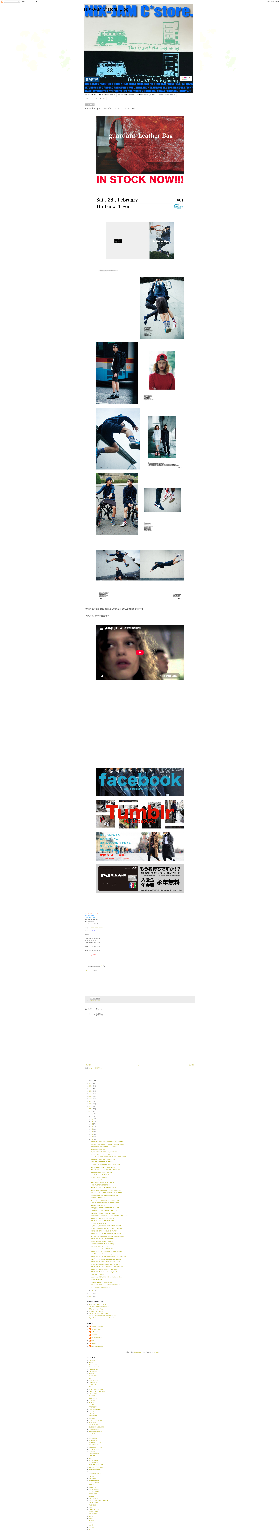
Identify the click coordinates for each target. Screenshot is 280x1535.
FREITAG (91, 1413)
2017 (91, 1106)
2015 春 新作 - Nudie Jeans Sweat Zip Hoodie (104, 1272)
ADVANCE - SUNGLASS (98, 1279)
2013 (91, 1296)
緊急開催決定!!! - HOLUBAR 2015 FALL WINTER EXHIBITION (109, 1215)
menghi (91, 1525)
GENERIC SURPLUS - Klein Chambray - (103, 1244)
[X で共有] (95, 998)
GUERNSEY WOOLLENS (96, 1427)
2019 (91, 1101)
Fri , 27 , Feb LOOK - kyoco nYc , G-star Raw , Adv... (106, 1152)
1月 (92, 1290)
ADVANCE (92, 1360)
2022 (91, 1093)
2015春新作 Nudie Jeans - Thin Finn (101, 1172)
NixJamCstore (95, 1332)
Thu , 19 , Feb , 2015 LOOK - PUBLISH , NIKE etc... (106, 1190)
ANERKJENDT (93, 1369)
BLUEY (91, 1378)
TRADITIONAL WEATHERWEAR (98, 1500)
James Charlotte (94, 1445)
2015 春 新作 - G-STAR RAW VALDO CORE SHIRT (106, 1261)
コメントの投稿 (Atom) (95, 1068)
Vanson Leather (93, 1511)
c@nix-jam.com (89, 970)
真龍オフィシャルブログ (96, 1309)
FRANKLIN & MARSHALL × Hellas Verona (103, 1187)
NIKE (90, 1458)
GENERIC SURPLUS (95, 1420)
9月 (92, 1121)
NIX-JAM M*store (96, 1329)
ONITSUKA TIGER (95, 1001)
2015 (91, 1111)
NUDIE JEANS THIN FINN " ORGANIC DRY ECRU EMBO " (108, 1157)
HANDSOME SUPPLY (95, 1431)
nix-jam (93, 1343)
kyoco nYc (92, 1523)
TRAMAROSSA (93, 1503)
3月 (92, 1137)
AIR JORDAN (93, 1364)
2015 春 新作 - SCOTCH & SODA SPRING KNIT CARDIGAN (108, 1256)
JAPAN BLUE (93, 1440)
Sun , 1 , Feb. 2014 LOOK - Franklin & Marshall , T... (106, 1284)
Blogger (156, 1352)
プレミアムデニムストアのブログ (95, 98)
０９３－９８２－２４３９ (97, 927)
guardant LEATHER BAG (98, 1149)
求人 (90, 1529)
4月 (92, 1134)
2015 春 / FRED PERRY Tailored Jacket (102, 1221)
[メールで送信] (91, 998)
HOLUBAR (92, 1433)
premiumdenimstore (97, 1346)
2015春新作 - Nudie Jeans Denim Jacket (103, 1159)
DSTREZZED (93, 1393)
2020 (91, 1098)
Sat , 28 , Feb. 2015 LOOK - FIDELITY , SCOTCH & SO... (107, 1144)
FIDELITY (92, 1402)
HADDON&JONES (94, 1429)
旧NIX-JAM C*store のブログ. (97, 1304)
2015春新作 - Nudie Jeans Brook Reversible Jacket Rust (107, 1141)
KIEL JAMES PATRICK (95, 1447)
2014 (91, 1293)
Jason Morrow (138, 1352)
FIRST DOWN (93, 1407)
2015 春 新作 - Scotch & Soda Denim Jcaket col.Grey (106, 1251)
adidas (91, 1516)
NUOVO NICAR (93, 1462)
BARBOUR (92, 1373)
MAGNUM (92, 1451)
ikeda (92, 1340)
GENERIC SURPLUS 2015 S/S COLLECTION (104, 1195)
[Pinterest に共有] (99, 998)
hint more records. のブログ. (167, 95)
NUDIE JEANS (93, 1460)
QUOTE (91, 1471)
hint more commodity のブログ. (146, 95)
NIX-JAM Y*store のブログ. (107, 95)
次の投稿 (88, 1065)
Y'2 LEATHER (93, 1514)
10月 (92, 1119)
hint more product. (96, 1337)
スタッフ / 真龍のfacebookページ (98, 1313)
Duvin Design (93, 1398)
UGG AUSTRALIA (94, 1509)
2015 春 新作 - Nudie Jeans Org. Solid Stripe (104, 1269)
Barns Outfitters (93, 1380)
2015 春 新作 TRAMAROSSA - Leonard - (103, 1218)
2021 (91, 1096)
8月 (92, 1124)
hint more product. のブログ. (126, 95)
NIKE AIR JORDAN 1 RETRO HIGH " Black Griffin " (105, 1164)
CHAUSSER (92, 1385)
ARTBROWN (93, 1371)
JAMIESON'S (93, 1438)
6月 (92, 1129)
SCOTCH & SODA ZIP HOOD (99, 1246)
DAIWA (91, 1387)
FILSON (91, 1405)
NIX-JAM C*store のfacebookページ (99, 1307)
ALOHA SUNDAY (94, 1367)
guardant (91, 1520)
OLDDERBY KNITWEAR (96, 1467)
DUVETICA (92, 1396)
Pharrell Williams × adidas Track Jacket (102, 1241)
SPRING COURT (94, 1489)
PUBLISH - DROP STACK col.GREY (101, 1282)
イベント (91, 1527)
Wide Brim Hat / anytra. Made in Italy (101, 1254)
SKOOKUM (92, 1487)
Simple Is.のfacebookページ (97, 1311)
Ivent (90, 1436)
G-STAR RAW (93, 1416)
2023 (91, 1091)
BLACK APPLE (93, 1376)
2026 (91, 1083)
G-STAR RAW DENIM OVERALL (100, 1175)
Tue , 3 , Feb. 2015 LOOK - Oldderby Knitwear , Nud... (106, 1277)
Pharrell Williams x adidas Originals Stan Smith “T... (106, 1264)
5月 (92, 1131)
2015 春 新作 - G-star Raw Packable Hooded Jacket (106, 1259)
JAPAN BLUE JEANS (95, 1442)
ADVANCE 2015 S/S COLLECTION (101, 1287)
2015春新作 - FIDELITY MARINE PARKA (103, 1213)
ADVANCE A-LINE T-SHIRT (99, 1177)
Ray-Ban (91, 1476)
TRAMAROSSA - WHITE (98, 1205)
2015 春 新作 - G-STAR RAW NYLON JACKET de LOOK (107, 1267)
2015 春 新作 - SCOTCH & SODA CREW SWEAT (105, 1238)
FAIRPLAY (92, 1400)
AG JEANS (92, 1362)
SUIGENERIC (93, 1494)
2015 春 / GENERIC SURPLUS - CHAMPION (104, 1231)
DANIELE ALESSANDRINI (97, 1391)
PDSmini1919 (95, 1335)
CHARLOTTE (93, 1382)
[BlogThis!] (93, 998)
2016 (91, 1109)
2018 (91, 1104)
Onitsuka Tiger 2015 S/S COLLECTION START (104, 1146)
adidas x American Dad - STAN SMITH (102, 1249)
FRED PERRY (93, 1411)
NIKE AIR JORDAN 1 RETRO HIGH (101, 1185)
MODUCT (92, 1456)
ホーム (140, 1065)
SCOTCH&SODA (94, 1483)
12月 (92, 1114)
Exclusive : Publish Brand (98, 1223)
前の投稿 (191, 1065)
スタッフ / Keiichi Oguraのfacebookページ (101, 1318)
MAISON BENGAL (94, 1454)
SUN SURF (92, 1496)
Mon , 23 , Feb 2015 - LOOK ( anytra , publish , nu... (106, 1169)
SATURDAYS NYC (94, 1480)
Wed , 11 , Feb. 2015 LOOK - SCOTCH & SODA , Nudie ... (107, 1236)
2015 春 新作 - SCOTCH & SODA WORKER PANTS (106, 1233)
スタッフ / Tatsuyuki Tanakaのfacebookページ (102, 1315)
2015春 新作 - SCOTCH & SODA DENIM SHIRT (105, 1208)
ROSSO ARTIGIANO (95, 1474)
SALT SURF (92, 1478)
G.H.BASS (92, 1418)
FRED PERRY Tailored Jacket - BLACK (102, 1182)
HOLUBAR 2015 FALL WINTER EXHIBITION (104, 1210)
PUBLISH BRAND (94, 1469)
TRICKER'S (92, 1505)
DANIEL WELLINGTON (96, 1389)
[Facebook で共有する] (97, 998)
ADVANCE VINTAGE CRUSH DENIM (102, 1154)
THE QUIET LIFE (94, 1498)
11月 (92, 1116)
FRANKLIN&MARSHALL (96, 1409)
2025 (91, 1086)
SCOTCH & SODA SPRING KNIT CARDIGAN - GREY (106, 1192)
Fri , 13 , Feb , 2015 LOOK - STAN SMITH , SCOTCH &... (107, 1226)
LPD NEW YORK (94, 1449)
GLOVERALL (93, 1422)
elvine (91, 1518)
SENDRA (91, 1485)
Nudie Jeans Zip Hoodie (98, 1180)
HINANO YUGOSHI (97, 1326)
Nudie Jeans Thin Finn (97, 1274)
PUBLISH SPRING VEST (98, 1198)
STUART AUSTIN (94, 1491)
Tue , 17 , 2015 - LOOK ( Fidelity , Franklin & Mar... (105, 1200)
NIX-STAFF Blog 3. (90, 94)
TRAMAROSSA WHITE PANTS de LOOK (103, 1167)
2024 (91, 1088)
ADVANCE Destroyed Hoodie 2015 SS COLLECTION (106, 1228)
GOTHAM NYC (93, 1425)
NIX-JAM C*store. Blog (106, 9)
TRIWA (91, 1507)
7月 (92, 1126)
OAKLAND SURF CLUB (96, 1465)
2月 (92, 1139)
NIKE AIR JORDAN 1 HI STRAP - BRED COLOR (105, 1203)
